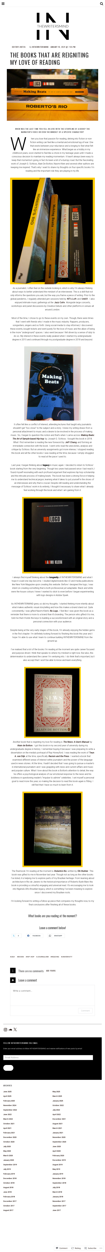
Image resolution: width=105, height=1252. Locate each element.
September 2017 (59, 1206)
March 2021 (57, 1128)
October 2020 (8, 1142)
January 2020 (8, 1160)
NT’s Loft (71, 299)
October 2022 (58, 1105)
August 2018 (8, 1187)
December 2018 (9, 1178)
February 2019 (9, 1174)
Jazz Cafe (59, 302)
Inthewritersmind (40, 47)
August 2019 (57, 1165)
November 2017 (58, 1201)
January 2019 (57, 1174)
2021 (13, 957)
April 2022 (56, 1114)
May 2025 (56, 1092)
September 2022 (10, 1110)
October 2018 (8, 1183)
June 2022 (7, 1114)
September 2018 (59, 1183)
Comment (85, 1010)
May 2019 (56, 1169)
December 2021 (59, 1119)
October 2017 (8, 1206)
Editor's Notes (19, 47)
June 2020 (56, 1146)
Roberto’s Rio (60, 871)
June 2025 (7, 1092)
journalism (43, 957)
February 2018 (9, 1197)
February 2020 (58, 1156)
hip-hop (30, 957)
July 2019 (7, 1169)
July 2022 (56, 1110)
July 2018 (56, 1187)
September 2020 (59, 1142)
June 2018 (7, 1192)
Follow (8, 1068)
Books (21, 957)
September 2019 (10, 1165)
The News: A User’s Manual (76, 742)
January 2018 (57, 1197)
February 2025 (9, 1101)
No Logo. (54, 611)
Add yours (51, 970)
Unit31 (85, 299)
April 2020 (56, 1151)
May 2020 (7, 1151)
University (67, 957)
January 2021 (57, 1133)
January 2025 (57, 1101)
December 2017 (9, 1201)
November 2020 (58, 1137)
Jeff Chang (71, 442)
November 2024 (9, 1105)
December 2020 (9, 1137)
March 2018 (57, 1192)
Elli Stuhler (83, 871)
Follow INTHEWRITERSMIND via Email (20, 1042)
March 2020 (8, 1156)
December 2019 (59, 1160)
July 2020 (7, 1146)
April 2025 (7, 1096)
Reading (55, 957)
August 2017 (8, 1210)
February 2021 (9, 1133)
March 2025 (57, 1096)
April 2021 (7, 1128)
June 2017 (56, 1210)
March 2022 (8, 1119)
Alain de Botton (25, 745)
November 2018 (58, 1178)
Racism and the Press (59, 756)
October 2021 (8, 1124)
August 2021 (57, 1124)
